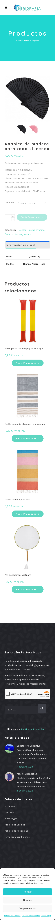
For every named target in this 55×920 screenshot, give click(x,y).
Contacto (9, 812)
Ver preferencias (27, 908)
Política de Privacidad (31, 916)
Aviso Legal (46, 916)
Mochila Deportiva (27, 773)
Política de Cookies (12, 916)
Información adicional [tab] (20, 245)
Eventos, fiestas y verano (31, 229)
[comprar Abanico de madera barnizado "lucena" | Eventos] (27, 99)
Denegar (27, 900)
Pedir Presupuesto (32, 217)
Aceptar (27, 891)
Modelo (10, 202)
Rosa (42, 264)
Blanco (27, 264)
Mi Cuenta (10, 806)
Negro (35, 264)
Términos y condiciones (17, 836)
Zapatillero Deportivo (28, 745)
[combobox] (32, 203)
